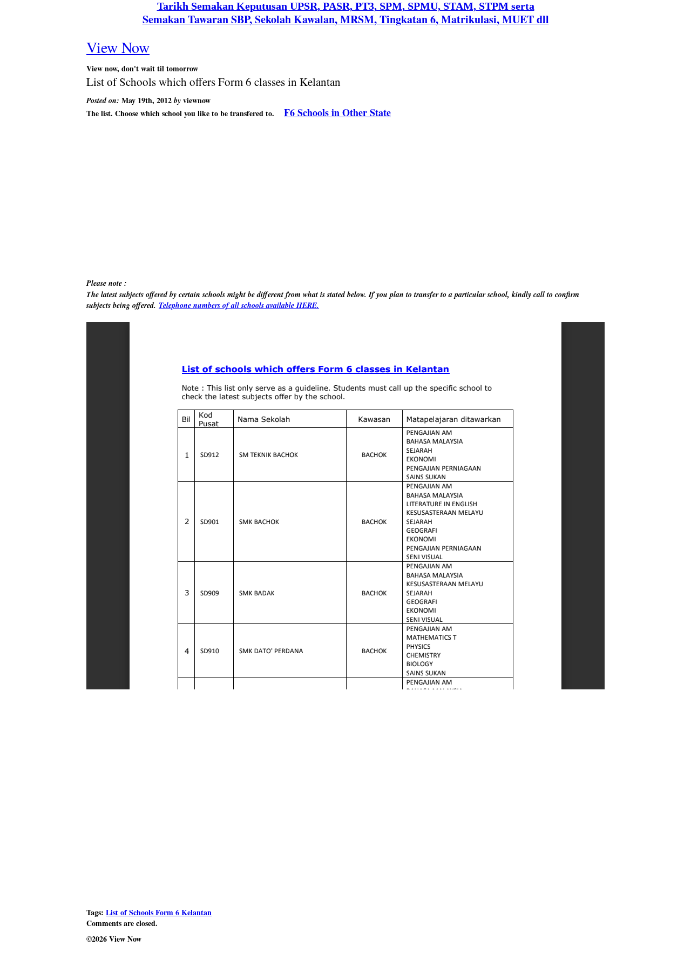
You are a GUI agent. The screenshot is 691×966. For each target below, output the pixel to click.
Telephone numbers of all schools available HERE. (239, 305)
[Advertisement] (345, 200)
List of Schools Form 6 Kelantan (159, 912)
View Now (118, 47)
